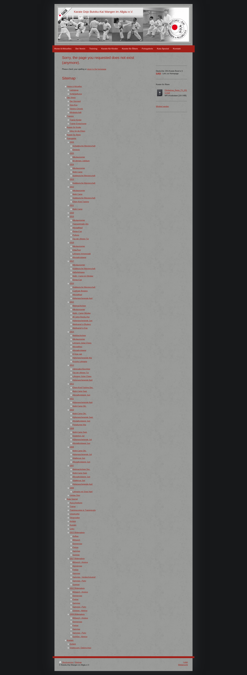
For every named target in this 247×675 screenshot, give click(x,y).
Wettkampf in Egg (80, 328)
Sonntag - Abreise (80, 611)
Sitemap (78, 662)
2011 (72, 399)
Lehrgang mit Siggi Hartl (82, 492)
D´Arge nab (77, 354)
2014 (72, 332)
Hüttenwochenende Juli (82, 440)
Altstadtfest (77, 347)
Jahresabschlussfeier (81, 369)
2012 (72, 384)
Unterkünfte (74, 514)
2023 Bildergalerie (77, 532)
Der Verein (71, 98)
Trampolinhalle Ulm (80, 224)
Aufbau (75, 536)
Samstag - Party (79, 581)
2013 (72, 365)
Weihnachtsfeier (79, 306)
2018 (72, 242)
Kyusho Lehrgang (80, 361)
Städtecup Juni (79, 458)
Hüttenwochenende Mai (82, 358)
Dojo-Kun (73, 105)
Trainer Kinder (75, 120)
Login (185, 662)
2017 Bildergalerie (77, 558)
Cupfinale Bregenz (80, 291)
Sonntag (76, 555)
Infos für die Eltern (77, 131)
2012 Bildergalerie (77, 588)
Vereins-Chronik (76, 109)
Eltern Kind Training (81, 202)
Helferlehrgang (78, 272)
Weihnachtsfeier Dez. (81, 469)
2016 (72, 283)
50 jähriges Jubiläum (81, 161)
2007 (72, 466)
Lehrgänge (74, 90)
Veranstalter (75, 518)
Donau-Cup (77, 231)
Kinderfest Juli (78, 436)
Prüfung (76, 235)
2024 (72, 164)
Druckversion (68, 662)
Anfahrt (73, 521)
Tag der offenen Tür (81, 239)
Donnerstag (77, 544)
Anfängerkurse (76, 94)
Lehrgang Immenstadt (82, 254)
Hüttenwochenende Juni (82, 321)
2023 (72, 179)
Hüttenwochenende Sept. (83, 417)
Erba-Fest (77, 250)
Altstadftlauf (78, 228)
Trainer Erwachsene (78, 124)
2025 (72, 153)
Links (72, 529)
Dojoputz (76, 150)
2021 (72, 205)
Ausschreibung (76, 503)
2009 (72, 428)
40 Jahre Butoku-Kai (81, 317)
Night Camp (77, 172)
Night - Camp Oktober (82, 313)
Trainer (73, 506)
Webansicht (183, 665)
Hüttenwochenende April (82, 298)
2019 (72, 216)
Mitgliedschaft (75, 112)
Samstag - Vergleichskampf (84, 577)
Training (70, 116)
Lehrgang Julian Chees (82, 343)
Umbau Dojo (75, 495)
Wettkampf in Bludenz (82, 324)
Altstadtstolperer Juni (81, 395)
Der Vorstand (75, 101)
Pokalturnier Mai (79, 425)
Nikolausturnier (79, 157)
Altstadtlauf (77, 295)
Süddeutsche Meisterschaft (84, 176)
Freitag (75, 547)
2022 (72, 187)
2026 (72, 142)
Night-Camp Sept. (80, 391)
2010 (72, 410)
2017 (72, 261)
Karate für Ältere (74, 135)
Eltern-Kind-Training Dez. (83, 387)
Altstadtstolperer (79, 257)
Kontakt (73, 525)
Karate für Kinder (74, 127)
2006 (72, 488)
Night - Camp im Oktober (83, 276)
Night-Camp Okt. (79, 406)
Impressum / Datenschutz (80, 648)
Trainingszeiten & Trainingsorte (83, 510)
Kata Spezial (72, 499)
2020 (72, 213)
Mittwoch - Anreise (80, 562)
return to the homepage (96, 69)
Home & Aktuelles (74, 86)
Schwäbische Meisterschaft (84, 146)
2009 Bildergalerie (77, 614)
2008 (72, 447)
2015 (72, 302)
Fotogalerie (71, 138)
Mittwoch (76, 540)
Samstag (76, 551)
